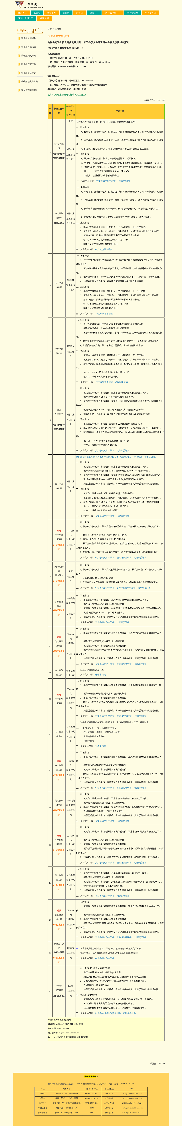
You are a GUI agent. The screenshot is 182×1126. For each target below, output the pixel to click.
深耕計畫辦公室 (25, 18)
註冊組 (66, 13)
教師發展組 (132, 13)
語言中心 (94, 13)
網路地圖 (44, 18)
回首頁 (37, 13)
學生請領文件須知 (29, 81)
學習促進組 (150, 13)
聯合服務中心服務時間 (88, 85)
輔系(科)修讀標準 (29, 90)
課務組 (79, 13)
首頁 (50, 29)
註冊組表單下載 (28, 64)
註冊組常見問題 (28, 73)
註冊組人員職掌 (28, 47)
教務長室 (51, 13)
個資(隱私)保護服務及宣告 (60, 1084)
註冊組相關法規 (28, 55)
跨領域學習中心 (112, 13)
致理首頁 (22, 13)
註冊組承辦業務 (28, 38)
